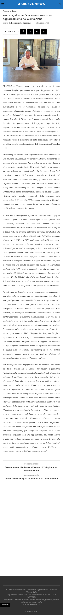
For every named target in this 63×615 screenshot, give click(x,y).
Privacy (5, 605)
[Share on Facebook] (23, 31)
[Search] (60, 4)
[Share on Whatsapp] (44, 31)
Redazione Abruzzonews (21, 23)
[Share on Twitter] (30, 31)
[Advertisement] (31, 531)
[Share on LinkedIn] (37, 31)
